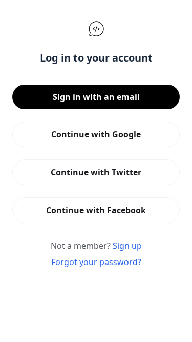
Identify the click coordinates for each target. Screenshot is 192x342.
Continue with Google (96, 134)
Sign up (127, 245)
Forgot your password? (96, 262)
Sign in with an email (96, 97)
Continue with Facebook (96, 210)
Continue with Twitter (96, 172)
